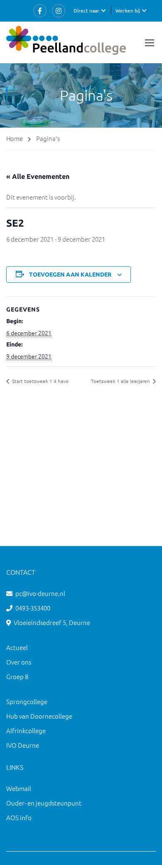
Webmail (18, 788)
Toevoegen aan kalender (70, 274)
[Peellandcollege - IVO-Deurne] (66, 42)
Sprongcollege (26, 701)
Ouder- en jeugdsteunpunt (43, 802)
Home (14, 138)
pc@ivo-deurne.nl (40, 593)
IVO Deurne (22, 745)
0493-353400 (32, 607)
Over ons (18, 661)
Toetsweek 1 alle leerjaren (121, 381)
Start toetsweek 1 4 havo (40, 381)
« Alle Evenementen (37, 176)
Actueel (17, 647)
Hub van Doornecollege (39, 716)
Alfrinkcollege (26, 730)
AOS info (19, 817)
